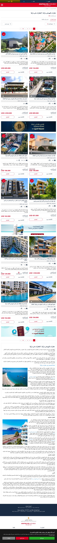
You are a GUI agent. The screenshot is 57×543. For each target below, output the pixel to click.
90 (23, 28)
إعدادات (8, 538)
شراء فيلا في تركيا (29, 507)
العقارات (46, 8)
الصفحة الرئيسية (53, 8)
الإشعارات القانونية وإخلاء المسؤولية (39, 511)
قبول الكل (42, 538)
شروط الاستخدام (29, 511)
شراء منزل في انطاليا (21, 507)
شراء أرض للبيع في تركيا (36, 478)
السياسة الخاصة (22, 511)
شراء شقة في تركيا (36, 507)
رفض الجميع (22, 538)
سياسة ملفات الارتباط (15, 511)
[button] (54, 41)
